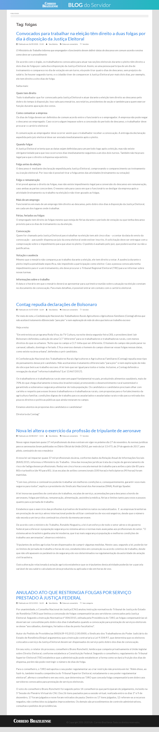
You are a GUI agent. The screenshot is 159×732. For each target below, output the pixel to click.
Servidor (86, 44)
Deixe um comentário (70, 44)
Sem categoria (88, 603)
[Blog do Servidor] (89, 4)
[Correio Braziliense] (52, 4)
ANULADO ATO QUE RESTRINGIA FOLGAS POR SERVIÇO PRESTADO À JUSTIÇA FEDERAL (73, 595)
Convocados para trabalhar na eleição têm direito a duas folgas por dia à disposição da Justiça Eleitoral (81, 36)
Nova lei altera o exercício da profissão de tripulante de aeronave (78, 430)
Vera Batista (53, 44)
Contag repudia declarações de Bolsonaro (56, 304)
